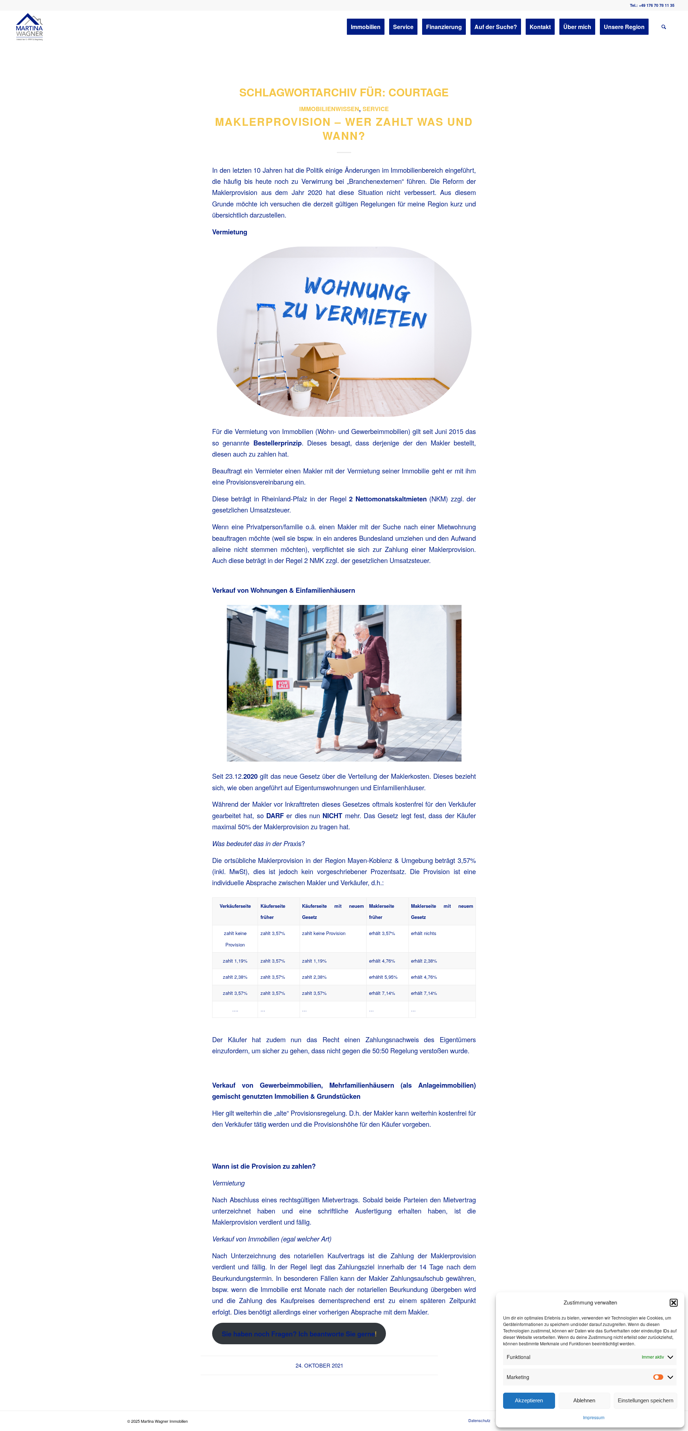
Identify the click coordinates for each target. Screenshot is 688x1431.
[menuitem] (365, 27)
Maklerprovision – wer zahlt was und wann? (344, 128)
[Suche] (664, 27)
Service (376, 108)
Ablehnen (584, 1400)
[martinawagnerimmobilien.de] (30, 27)
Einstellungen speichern (645, 1400)
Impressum (594, 1417)
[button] (673, 1302)
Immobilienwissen (329, 108)
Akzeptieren (529, 1400)
